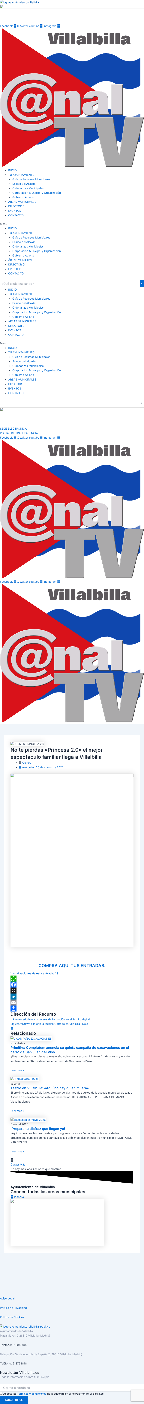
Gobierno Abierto (23, 197)
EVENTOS (14, 210)
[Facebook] (71, 985)
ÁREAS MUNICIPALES (22, 201)
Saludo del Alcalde (23, 183)
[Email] (71, 1003)
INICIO (12, 170)
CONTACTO (16, 215)
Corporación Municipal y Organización (36, 192)
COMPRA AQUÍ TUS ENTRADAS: (72, 965)
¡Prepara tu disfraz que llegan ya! (37, 1129)
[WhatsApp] (71, 979)
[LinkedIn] (71, 997)
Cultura (26, 762)
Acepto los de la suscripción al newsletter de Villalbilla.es (53, 1393)
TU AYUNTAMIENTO (21, 174)
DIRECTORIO (16, 206)
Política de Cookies (12, 1317)
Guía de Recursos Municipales (31, 179)
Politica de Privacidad (13, 1308)
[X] (71, 991)
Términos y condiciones (31, 1393)
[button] (72, 224)
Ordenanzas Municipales (28, 188)
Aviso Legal (7, 1298)
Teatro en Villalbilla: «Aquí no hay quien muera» (49, 1088)
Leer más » (17, 1070)
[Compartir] (71, 1009)
